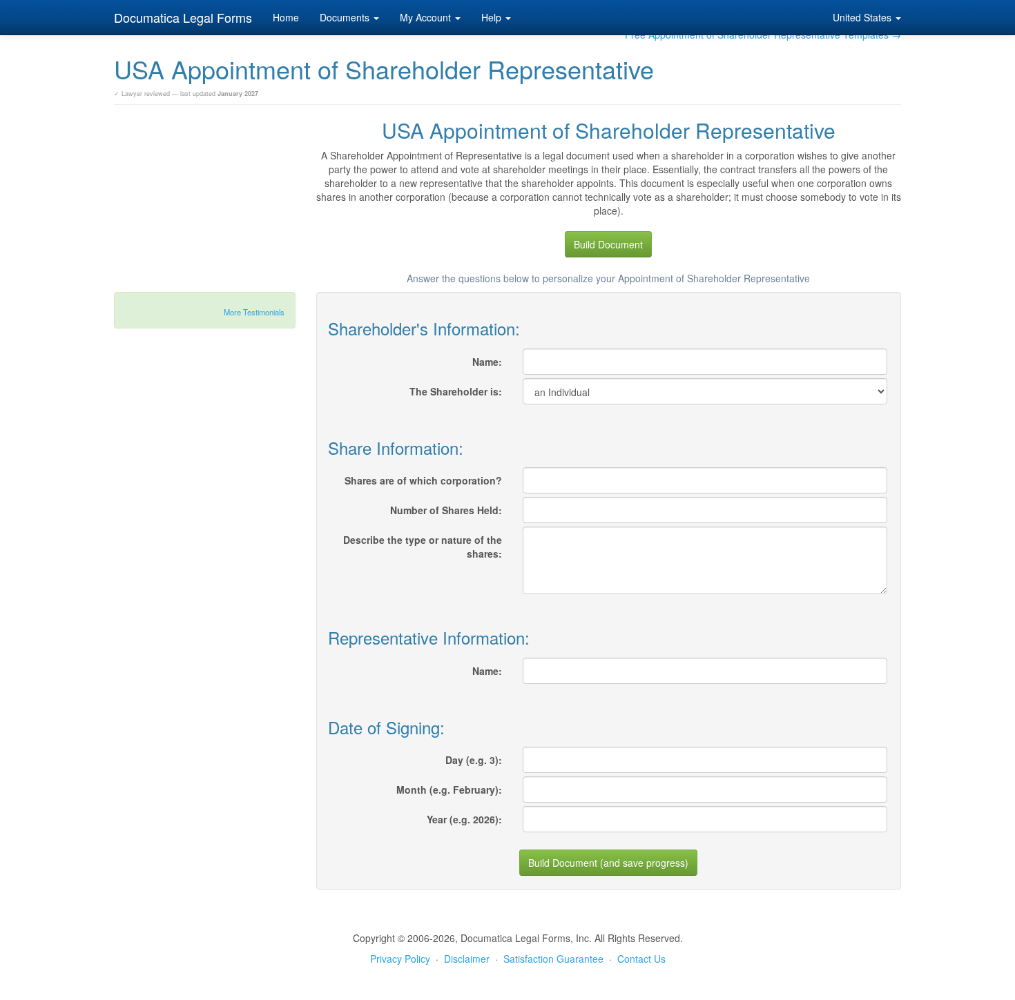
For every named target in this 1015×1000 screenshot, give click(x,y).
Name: (487, 362)
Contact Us (641, 958)
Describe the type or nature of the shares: (422, 546)
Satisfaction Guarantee (553, 958)
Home (286, 17)
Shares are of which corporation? (423, 480)
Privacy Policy (400, 958)
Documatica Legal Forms (183, 17)
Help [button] (492, 17)
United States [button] (863, 17)
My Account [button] (427, 17)
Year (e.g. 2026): (464, 819)
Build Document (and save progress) (608, 863)
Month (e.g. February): (449, 789)
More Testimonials (254, 311)
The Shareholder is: (455, 391)
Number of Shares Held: (446, 510)
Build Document (608, 244)
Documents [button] (346, 17)
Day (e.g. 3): (473, 760)
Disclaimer (467, 958)
